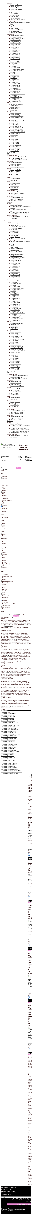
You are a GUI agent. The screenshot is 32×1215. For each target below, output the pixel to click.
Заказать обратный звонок (24, 1204)
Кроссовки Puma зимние (7, 718)
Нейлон (4, 562)
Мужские (4, 476)
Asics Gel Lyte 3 (15, 186)
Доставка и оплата (10, 1209)
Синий (4, 591)
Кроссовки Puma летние (7, 715)
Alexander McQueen (7, 500)
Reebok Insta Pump (16, 173)
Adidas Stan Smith (15, 148)
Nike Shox (13, 81)
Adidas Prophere (15, 139)
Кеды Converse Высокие (17, 193)
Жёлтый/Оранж (6, 605)
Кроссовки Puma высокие (8, 721)
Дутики (4, 497)
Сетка (3, 565)
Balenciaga (4, 495)
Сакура (4, 584)
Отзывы (5, 1209)
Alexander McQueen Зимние (18, 8)
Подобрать (16, 616)
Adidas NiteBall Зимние (17, 116)
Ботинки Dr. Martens (16, 32)
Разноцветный (5, 608)
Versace (4, 484)
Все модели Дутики (16, 205)
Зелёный (4, 592)
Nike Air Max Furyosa (16, 70)
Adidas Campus (15, 119)
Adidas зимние (15, 114)
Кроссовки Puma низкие (7, 719)
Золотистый (5, 574)
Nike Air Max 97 (15, 92)
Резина (4, 560)
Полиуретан (5, 559)
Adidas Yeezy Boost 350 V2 (18, 132)
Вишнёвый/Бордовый (7, 581)
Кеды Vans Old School (17, 199)
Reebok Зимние (15, 12)
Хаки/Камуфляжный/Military (9, 603)
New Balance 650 (15, 48)
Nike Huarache (14, 95)
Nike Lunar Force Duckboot (18, 94)
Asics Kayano (14, 184)
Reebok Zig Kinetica (16, 171)
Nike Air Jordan (15, 82)
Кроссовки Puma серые (7, 761)
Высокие (4, 535)
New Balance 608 (15, 53)
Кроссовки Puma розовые (8, 766)
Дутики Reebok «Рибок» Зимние (20, 211)
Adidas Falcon (14, 137)
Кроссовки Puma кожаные (8, 726)
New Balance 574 (15, 50)
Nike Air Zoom (14, 73)
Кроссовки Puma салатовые (8, 745)
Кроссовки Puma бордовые (8, 750)
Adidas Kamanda (15, 142)
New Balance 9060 (16, 40)
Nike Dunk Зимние (16, 64)
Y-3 (3, 510)
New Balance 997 (15, 57)
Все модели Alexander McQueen (19, 156)
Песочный (4, 578)
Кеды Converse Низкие (17, 194)
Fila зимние (14, 10)
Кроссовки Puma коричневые (9, 764)
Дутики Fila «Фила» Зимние (18, 209)
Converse (4, 505)
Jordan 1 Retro (14, 108)
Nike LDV (13, 72)
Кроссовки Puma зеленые (8, 760)
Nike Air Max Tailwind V (17, 69)
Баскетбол (4, 545)
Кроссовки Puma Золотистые (9, 744)
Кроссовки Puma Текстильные (9, 729)
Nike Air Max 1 (15, 75)
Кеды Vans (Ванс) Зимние (18, 19)
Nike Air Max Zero (16, 101)
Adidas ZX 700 (15, 149)
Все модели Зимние (16, 5)
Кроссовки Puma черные (7, 754)
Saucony (4, 511)
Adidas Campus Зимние (17, 117)
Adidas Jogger (14, 135)
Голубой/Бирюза (6, 607)
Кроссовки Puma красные (8, 757)
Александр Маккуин (16, 158)
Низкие (4, 534)
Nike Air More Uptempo (17, 100)
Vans (3, 503)
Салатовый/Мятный (7, 576)
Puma (3, 506)
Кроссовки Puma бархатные (8, 738)
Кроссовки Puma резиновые (8, 735)
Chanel (12, 27)
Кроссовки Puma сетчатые (8, 740)
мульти (4, 568)
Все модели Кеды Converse (18, 192)
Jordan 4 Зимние (15, 107)
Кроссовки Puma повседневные (9, 722)
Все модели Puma (15, 178)
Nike (3, 487)
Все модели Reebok (16, 170)
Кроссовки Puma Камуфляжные (9, 769)
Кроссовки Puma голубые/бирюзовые (11, 772)
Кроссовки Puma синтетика (8, 731)
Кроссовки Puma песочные (8, 747)
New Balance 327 (15, 44)
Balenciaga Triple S (16, 164)
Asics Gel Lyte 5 (15, 187)
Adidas (3, 489)
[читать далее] (8, 626)
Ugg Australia (5, 502)
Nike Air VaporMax (16, 89)
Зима (3, 528)
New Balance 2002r (16, 43)
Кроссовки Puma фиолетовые (9, 767)
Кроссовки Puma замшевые (8, 728)
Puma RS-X (14, 180)
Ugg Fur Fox (14, 218)
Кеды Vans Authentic (16, 200)
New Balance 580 (15, 51)
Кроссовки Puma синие (7, 759)
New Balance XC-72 (16, 41)
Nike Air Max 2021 (16, 79)
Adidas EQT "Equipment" (17, 120)
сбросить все (4, 469)
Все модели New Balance (17, 35)
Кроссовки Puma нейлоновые (9, 737)
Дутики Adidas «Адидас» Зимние (20, 212)
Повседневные (5, 541)
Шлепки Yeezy (11, 152)
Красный (4, 589)
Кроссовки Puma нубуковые (8, 732)
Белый (3, 587)
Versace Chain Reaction (17, 29)
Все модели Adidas (16, 113)
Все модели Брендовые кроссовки (20, 22)
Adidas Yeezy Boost (16, 126)
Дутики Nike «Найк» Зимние (19, 213)
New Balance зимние (16, 9)
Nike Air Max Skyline (16, 97)
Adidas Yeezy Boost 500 (17, 129)
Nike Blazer (14, 78)
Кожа (3, 551)
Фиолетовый (5, 602)
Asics (3, 492)
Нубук (3, 557)
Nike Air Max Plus (15, 91)
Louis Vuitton (14, 28)
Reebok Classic (15, 174)
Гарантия (16, 1209)
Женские (4, 478)
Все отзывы (4, 712)
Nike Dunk (13, 66)
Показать (13, 617)
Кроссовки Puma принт (7, 748)
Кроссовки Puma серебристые (9, 763)
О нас (2, 1209)
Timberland (10, 202)
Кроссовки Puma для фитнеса (9, 723)
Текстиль (4, 554)
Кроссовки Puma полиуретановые (10, 734)
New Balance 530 (15, 45)
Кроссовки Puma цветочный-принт (10, 751)
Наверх (3, 1197)
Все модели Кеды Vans (17, 197)
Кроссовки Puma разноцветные (9, 773)
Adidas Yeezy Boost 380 (17, 130)
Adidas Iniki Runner (16, 145)
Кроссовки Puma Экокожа (8, 741)
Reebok (4, 490)
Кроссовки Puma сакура (7, 753)
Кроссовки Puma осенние (8, 716)
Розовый (4, 599)
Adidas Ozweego (15, 133)
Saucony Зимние (15, 18)
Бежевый (4, 600)
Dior (12, 24)
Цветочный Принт (6, 582)
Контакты (22, 1209)
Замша (3, 552)
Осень (3, 526)
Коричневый (5, 597)
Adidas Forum (14, 121)
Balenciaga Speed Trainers (17, 167)
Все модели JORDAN (17, 104)
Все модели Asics (15, 183)
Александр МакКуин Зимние (19, 159)
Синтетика (5, 555)
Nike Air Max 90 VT (16, 98)
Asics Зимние (14, 16)
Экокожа (4, 567)
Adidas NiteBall (15, 124)
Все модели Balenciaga (17, 162)
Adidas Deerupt (15, 143)
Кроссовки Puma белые (7, 756)
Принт (3, 579)
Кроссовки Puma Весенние (8, 713)
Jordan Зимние (15, 6)
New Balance (5, 485)
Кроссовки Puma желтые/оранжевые (11, 770)
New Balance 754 (15, 54)
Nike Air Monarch (15, 67)
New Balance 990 (15, 56)
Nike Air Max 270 (15, 83)
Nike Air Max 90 (15, 76)
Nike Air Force (14, 88)
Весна (3, 523)
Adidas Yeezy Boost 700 (17, 127)
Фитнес (4, 543)
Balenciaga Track (15, 165)
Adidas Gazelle (14, 146)
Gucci (12, 25)
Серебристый (5, 595)
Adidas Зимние (15, 15)
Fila (8, 154)
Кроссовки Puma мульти (7, 742)
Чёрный (4, 586)
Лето (3, 525)
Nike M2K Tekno (15, 86)
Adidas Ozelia (14, 123)
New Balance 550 (15, 47)
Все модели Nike (15, 62)
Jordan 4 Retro (14, 110)
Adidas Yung (14, 140)
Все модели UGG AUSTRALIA (19, 216)
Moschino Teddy (15, 31)
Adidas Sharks (14, 136)
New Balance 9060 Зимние (18, 38)
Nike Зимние (14, 13)
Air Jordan (4, 508)
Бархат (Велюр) (6, 564)
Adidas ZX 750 (15, 151)
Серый (3, 594)
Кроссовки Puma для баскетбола (10, 725)
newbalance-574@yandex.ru (8, 1187)
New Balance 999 (15, 59)
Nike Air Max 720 (15, 85)
